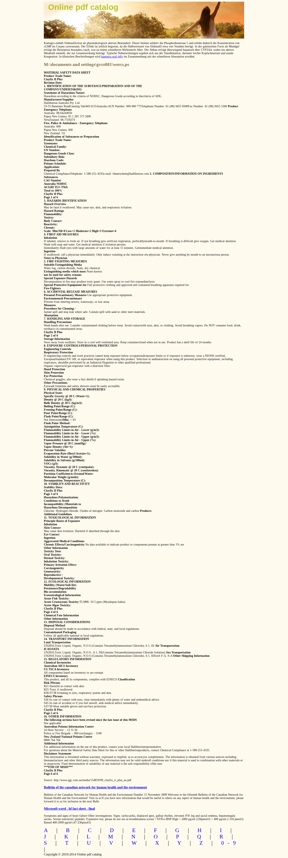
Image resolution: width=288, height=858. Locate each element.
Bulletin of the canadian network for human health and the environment (95, 787)
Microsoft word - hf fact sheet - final (69, 809)
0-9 (230, 843)
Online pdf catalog (83, 7)
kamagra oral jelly (112, 56)
